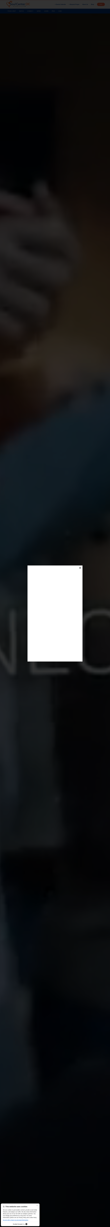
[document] (55, 613)
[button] (80, 567)
